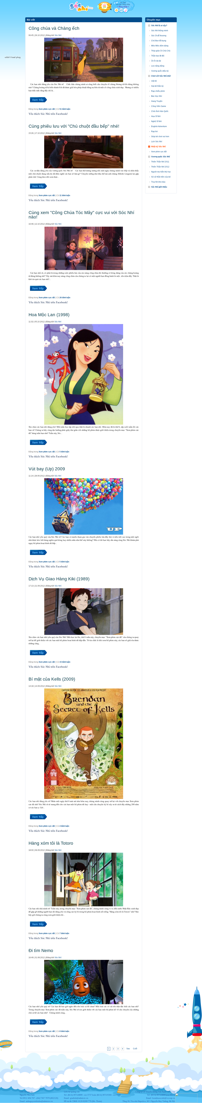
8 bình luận (64, 1031)
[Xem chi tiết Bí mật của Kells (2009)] (38, 823)
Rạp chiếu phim (158, 91)
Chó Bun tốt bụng (158, 41)
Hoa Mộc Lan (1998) (49, 314)
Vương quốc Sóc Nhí (160, 157)
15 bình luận (64, 662)
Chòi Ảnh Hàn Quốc (159, 111)
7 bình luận (64, 933)
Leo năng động (157, 66)
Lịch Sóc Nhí (156, 141)
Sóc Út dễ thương (158, 36)
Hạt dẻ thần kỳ (157, 86)
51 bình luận (64, 109)
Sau (128, 1049)
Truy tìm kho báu (158, 182)
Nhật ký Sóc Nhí (158, 146)
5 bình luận (64, 452)
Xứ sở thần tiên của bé (161, 177)
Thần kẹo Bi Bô (157, 56)
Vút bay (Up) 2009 (47, 468)
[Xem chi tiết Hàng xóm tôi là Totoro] (38, 930)
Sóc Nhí (58, 35)
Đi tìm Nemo (41, 950)
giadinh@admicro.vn (79, 1098)
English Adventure (159, 126)
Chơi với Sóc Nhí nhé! (161, 76)
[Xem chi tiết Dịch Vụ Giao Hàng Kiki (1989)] (38, 659)
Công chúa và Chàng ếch (54, 28)
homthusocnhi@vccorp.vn (163, 1098)
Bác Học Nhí (156, 96)
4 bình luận (64, 826)
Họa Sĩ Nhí (155, 116)
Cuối (135, 1049)
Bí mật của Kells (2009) (52, 679)
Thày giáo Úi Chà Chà (160, 51)
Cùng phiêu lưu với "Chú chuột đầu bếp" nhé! (74, 126)
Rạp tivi (154, 131)
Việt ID (154, 81)
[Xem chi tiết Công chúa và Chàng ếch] (38, 106)
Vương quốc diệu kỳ (160, 71)
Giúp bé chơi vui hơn (160, 136)
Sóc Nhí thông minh (159, 30)
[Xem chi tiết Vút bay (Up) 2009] (38, 559)
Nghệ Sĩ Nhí (156, 121)
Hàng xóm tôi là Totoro (51, 843)
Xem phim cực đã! (47, 109)
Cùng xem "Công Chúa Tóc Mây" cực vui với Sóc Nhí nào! (81, 214)
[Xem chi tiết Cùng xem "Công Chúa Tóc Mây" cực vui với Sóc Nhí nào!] (38, 294)
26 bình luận (64, 297)
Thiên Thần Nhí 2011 (160, 162)
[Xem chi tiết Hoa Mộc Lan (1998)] (38, 449)
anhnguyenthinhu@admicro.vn (39, 1101)
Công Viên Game (158, 106)
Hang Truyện (156, 101)
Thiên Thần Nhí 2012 (160, 167)
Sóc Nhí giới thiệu (159, 187)
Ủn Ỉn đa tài (156, 61)
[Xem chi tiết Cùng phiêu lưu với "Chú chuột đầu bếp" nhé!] (38, 192)
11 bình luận (64, 195)
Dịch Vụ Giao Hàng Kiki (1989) (59, 578)
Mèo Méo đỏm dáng (159, 46)
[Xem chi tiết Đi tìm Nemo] (38, 1028)
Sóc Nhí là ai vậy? (159, 25)
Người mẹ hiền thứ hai (161, 172)
